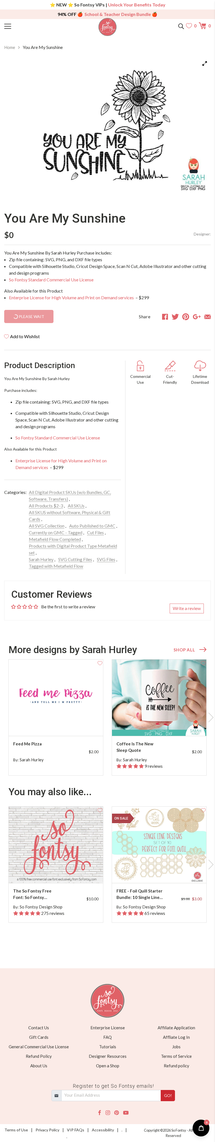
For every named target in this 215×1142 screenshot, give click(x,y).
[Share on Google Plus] (197, 316)
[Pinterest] (116, 1113)
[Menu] (30, 25)
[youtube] (125, 1113)
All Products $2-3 (46, 505)
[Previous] (15, 129)
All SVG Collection (46, 525)
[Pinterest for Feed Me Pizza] (57, 724)
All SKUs (76, 505)
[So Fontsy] (108, 27)
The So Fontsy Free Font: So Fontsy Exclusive (32, 894)
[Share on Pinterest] (185, 316)
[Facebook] (99, 1113)
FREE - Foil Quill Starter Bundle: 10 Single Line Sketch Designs (139, 894)
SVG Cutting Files (75, 559)
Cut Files (95, 532)
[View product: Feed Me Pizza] (56, 698)
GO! (168, 1095)
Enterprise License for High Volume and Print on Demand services (72, 297)
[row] (107, 717)
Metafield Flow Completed (55, 539)
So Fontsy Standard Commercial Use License (51, 279)
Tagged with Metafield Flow (56, 566)
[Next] (199, 129)
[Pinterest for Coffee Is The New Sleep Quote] (160, 724)
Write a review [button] (187, 608)
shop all (184, 649)
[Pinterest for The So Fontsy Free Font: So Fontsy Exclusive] (57, 871)
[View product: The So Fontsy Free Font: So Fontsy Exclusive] (56, 845)
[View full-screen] (204, 63)
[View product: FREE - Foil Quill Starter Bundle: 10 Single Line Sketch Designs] (159, 845)
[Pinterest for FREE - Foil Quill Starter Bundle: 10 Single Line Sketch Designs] (160, 871)
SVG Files (106, 559)
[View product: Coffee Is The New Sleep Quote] (159, 698)
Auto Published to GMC (92, 525)
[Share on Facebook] (165, 316)
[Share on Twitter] (175, 316)
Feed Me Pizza (27, 743)
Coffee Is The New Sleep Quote (134, 747)
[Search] (181, 25)
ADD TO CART (80, 725)
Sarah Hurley (41, 559)
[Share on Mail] (207, 316)
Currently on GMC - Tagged (55, 532)
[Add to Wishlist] (100, 662)
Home (9, 47)
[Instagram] (108, 1113)
